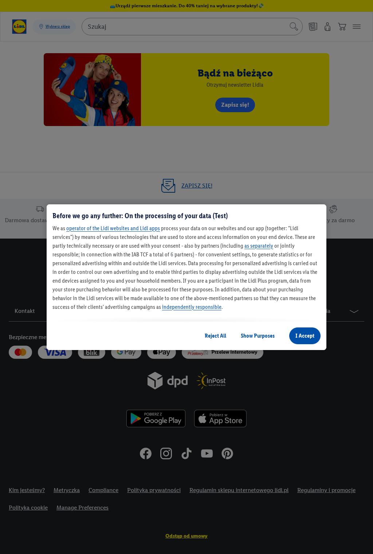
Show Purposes (258, 335)
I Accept (304, 335)
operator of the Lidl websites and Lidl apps (113, 228)
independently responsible (191, 306)
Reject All (215, 335)
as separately (258, 245)
